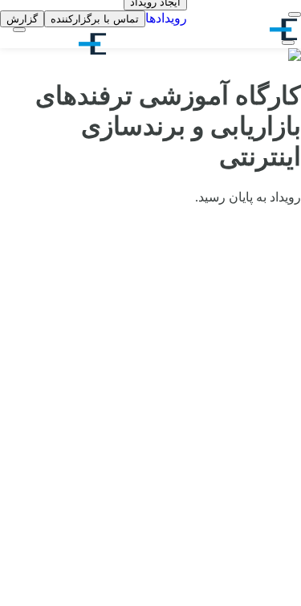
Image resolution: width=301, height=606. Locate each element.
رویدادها (166, 18)
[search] (288, 42)
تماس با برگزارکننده (95, 19)
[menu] (294, 14)
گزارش (22, 19)
